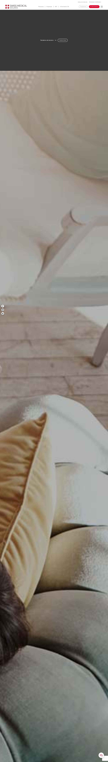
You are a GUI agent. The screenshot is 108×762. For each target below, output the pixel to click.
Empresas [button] (49, 6)
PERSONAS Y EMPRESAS (94, 2)
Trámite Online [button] (62, 40)
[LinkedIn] (2, 313)
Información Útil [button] (64, 6)
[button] (101, 755)
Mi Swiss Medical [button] (94, 6)
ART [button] (56, 6)
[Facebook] (2, 306)
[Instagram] (2, 310)
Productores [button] (83, 6)
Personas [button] (41, 6)
